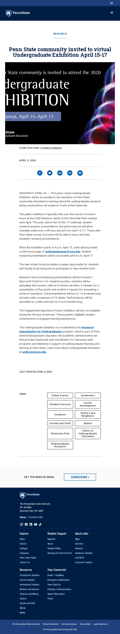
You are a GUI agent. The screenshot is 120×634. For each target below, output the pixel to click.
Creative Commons (51, 148)
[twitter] (49, 173)
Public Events (60, 395)
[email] (69, 173)
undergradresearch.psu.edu (62, 251)
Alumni (88, 423)
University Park (60, 433)
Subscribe (79, 477)
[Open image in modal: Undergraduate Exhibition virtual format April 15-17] (60, 103)
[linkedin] (59, 173)
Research (60, 33)
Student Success (60, 404)
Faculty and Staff (60, 423)
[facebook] (39, 173)
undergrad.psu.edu (34, 352)
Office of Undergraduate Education (88, 433)
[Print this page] (80, 173)
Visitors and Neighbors (87, 414)
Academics (88, 395)
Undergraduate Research (60, 445)
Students (60, 414)
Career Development (88, 404)
